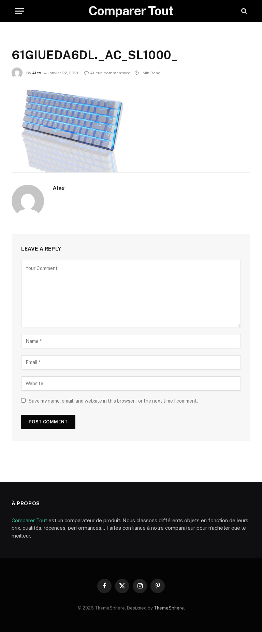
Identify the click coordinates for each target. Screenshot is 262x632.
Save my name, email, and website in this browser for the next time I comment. (113, 401)
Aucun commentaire (110, 73)
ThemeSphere (169, 608)
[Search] (243, 11)
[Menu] (19, 11)
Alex (36, 73)
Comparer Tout (29, 520)
